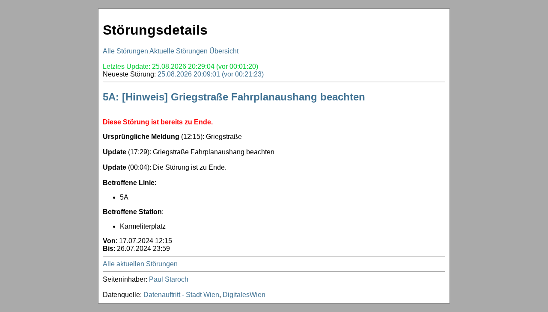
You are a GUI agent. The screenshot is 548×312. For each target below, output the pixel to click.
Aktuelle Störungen (178, 51)
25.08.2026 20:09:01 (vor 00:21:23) (211, 74)
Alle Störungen (125, 51)
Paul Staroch (168, 279)
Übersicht (223, 51)
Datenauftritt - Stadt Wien (181, 294)
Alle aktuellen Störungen (140, 264)
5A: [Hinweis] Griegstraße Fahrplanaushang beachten (234, 97)
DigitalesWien (244, 294)
